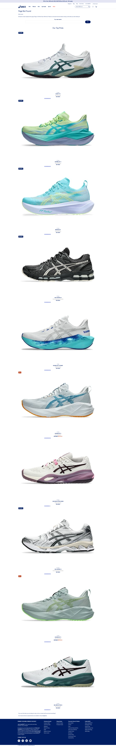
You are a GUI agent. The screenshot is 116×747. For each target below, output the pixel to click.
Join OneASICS (87, 3)
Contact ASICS (47, 723)
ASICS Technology (88, 729)
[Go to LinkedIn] (26, 741)
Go (87, 21)
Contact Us (44, 715)
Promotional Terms (72, 736)
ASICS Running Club (89, 728)
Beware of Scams (47, 731)
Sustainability (71, 737)
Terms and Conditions (72, 729)
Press (69, 726)
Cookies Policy (71, 731)
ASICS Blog (87, 731)
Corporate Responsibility (73, 728)
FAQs (45, 729)
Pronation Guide (60, 724)
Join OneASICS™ (21, 724)
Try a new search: (58, 19)
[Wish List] (93, 7)
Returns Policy (47, 728)
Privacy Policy (37, 731)
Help (77, 3)
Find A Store (81, 3)
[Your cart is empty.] (96, 7)
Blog (74, 3)
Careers (69, 724)
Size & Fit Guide (60, 723)
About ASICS (70, 723)
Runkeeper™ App (88, 724)
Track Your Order (47, 724)
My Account (95, 3)
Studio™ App (87, 726)
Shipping (45, 726)
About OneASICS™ (88, 723)
